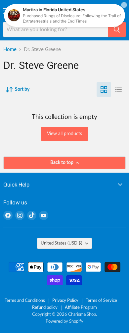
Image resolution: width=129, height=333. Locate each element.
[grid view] (104, 89)
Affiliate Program (81, 307)
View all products (64, 134)
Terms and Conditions (25, 301)
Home (10, 49)
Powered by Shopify (64, 321)
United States (61, 243)
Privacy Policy (65, 301)
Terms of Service (101, 301)
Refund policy (45, 307)
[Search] (117, 29)
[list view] (118, 89)
